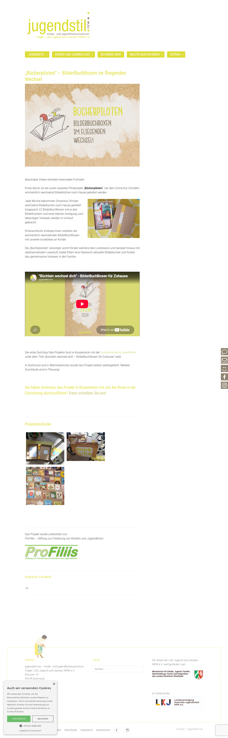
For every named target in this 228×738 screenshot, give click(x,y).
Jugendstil (36, 54)
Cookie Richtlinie (15, 711)
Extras (175, 54)
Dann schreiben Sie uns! (87, 393)
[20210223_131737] (86, 446)
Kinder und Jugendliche (72, 54)
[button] (30, 725)
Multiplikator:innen (145, 54)
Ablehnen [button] (43, 718)
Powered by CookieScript (30, 731)
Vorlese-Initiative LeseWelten (118, 352)
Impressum (86, 730)
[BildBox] (45, 448)
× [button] (54, 684)
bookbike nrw (111, 54)
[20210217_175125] (45, 485)
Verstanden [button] (18, 718)
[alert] (30, 707)
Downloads (70, 730)
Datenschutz (103, 730)
